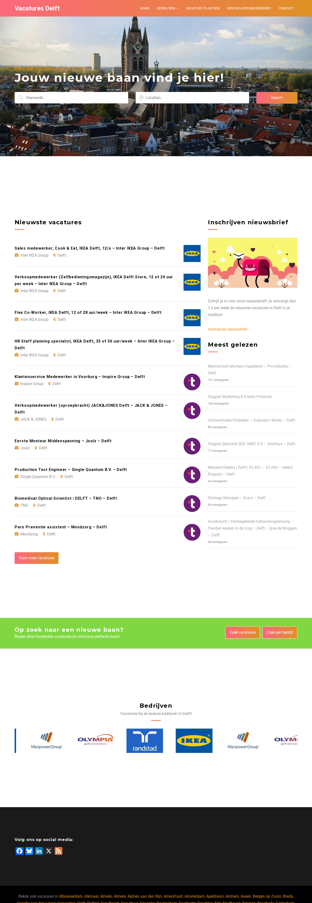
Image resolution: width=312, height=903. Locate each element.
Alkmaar (91, 896)
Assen (246, 896)
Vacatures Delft (37, 8)
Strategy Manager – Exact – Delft (237, 498)
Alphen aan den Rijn (144, 896)
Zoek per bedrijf (279, 632)
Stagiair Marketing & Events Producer (240, 396)
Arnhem (232, 896)
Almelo (106, 896)
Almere (120, 896)
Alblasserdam (71, 896)
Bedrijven (166, 8)
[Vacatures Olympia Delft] (82, 740)
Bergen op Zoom (267, 896)
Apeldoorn (215, 896)
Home (145, 8)
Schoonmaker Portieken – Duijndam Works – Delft (251, 420)
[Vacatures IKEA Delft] (180, 740)
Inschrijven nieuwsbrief (249, 8)
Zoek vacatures (242, 632)
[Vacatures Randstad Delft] (131, 740)
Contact (286, 8)
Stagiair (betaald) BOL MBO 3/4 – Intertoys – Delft (251, 444)
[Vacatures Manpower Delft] (33, 740)
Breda (288, 896)
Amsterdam (195, 896)
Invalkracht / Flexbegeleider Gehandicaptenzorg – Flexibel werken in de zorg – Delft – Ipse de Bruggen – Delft (252, 528)
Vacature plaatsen (203, 8)
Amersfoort (173, 896)
